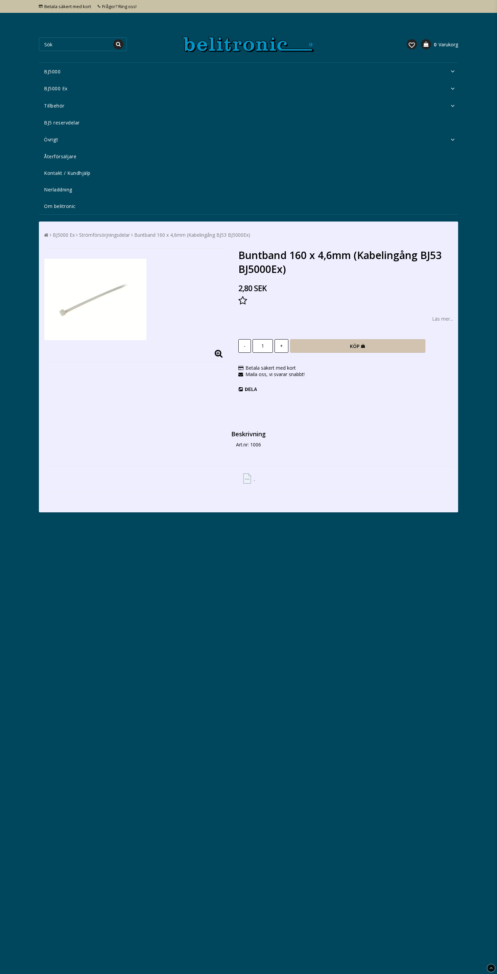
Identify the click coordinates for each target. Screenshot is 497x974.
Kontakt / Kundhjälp (67, 173)
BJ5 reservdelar (62, 122)
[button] (412, 44)
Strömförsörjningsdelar (104, 235)
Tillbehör (54, 105)
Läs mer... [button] (442, 319)
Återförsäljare (60, 156)
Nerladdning (58, 189)
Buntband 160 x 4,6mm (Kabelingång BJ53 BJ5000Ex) (192, 235)
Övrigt (51, 139)
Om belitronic (60, 206)
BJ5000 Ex (56, 88)
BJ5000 (52, 71)
